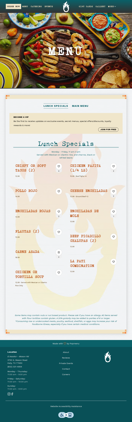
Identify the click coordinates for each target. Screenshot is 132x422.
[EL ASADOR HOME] (66, 6)
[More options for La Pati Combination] (113, 262)
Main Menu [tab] (80, 105)
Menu (25, 6)
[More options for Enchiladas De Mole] (113, 212)
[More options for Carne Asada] (59, 252)
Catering (36, 6)
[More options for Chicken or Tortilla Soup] (59, 272)
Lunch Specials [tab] (56, 105)
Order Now (13, 6)
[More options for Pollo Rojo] (59, 191)
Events (49, 6)
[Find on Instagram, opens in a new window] (9, 394)
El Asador (108, 356)
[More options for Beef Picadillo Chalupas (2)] (113, 237)
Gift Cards (86, 6)
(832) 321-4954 (14, 366)
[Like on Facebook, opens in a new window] (12, 394)
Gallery (101, 6)
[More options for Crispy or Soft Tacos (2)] (59, 166)
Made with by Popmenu (40, 343)
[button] (112, 6)
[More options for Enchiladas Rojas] (59, 212)
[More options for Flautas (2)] (59, 232)
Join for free (108, 129)
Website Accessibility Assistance (66, 406)
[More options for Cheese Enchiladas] (113, 191)
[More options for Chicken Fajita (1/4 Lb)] (113, 166)
